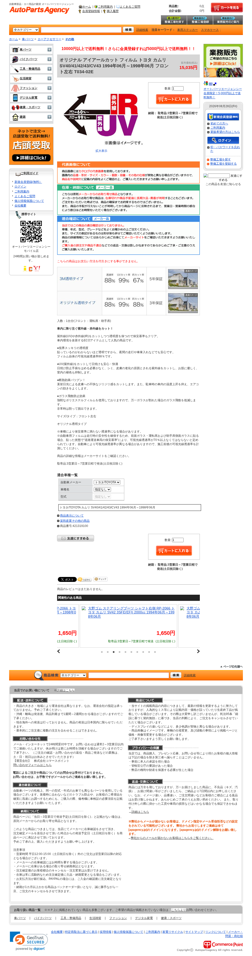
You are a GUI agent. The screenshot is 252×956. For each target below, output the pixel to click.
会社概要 (20, 205)
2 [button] (107, 651)
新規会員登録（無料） (223, 117)
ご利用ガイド (29, 173)
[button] (29, 941)
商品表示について (72, 515)
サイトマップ (194, 932)
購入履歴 (113, 11)
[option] (58, 626)
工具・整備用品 (30, 68)
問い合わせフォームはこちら (32, 765)
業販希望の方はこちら (225, 132)
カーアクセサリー (49, 39)
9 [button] (149, 651)
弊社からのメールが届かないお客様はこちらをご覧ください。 (172, 838)
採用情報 (105, 932)
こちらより (178, 910)
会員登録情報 (91, 11)
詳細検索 (142, 30)
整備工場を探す (174, 20)
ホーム (86, 6)
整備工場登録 (200, 20)
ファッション (28, 88)
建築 (23, 117)
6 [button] (131, 651)
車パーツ (28, 39)
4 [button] (119, 651)
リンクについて (215, 932)
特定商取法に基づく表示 (81, 932)
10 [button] (155, 651)
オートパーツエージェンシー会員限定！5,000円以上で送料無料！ (223, 93)
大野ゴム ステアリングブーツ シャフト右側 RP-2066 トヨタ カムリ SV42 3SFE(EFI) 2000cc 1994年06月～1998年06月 (61, 612)
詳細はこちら (66, 690)
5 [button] (125, 651)
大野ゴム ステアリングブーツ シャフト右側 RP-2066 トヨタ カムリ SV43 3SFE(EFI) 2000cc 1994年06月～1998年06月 (160, 612)
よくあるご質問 (130, 6)
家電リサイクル (172, 932)
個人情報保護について (29, 201)
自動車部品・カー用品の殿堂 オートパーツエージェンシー (39, 10)
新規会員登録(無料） (28, 182)
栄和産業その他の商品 (75, 520)
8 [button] (143, 651)
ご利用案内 (105, 6)
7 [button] (137, 651)
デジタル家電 (28, 97)
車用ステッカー (187, 30)
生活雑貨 (26, 78)
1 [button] (101, 651)
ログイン (20, 186)
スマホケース (210, 30)
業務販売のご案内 (228, 20)
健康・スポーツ (30, 107)
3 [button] (113, 651)
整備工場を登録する (223, 163)
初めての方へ (219, 123)
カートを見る (227, 8)
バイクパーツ (28, 59)
